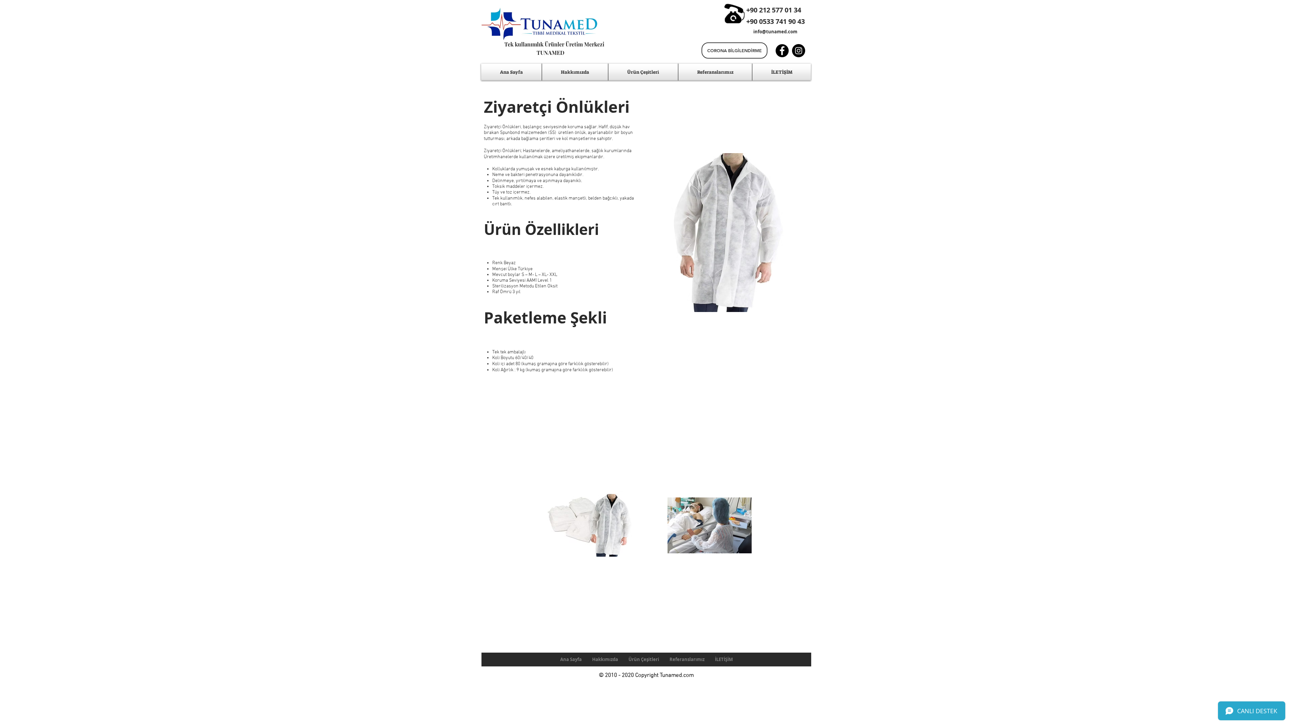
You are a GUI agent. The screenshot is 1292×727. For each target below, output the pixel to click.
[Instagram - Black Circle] (798, 50)
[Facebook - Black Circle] (782, 50)
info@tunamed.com (775, 32)
